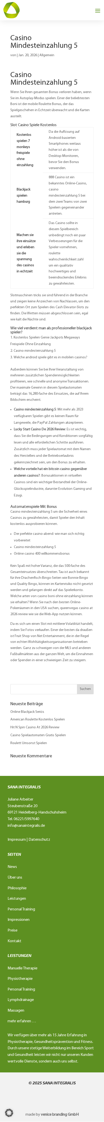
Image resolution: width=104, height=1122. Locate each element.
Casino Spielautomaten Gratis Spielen (38, 735)
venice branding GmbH (60, 1115)
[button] (9, 1113)
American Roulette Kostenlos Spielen (37, 719)
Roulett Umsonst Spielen (28, 743)
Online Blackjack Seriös (27, 712)
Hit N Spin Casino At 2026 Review (34, 727)
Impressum (17, 840)
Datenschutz (39, 840)
